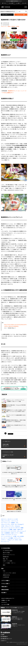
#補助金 (9, 26)
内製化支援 (3, 586)
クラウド (14, 531)
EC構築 (11, 538)
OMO (3, 534)
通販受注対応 (6, 575)
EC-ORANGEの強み (5, 548)
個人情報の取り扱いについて (6, 638)
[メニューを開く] (25, 7)
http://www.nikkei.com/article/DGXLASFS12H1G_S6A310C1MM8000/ (15, 325)
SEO (21, 540)
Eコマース (11, 519)
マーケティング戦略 (7, 529)
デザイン (4, 540)
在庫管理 (7, 533)
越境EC (13, 522)
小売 (16, 519)
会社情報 (2, 634)
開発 (21, 533)
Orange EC (21, 524)
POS (17, 540)
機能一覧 (5, 559)
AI (16, 524)
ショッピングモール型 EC (9, 573)
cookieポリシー (4, 640)
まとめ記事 (21, 536)
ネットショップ (22, 531)
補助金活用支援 (4, 589)
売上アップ (11, 540)
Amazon (18, 526)
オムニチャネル (6, 524)
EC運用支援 (6, 577)
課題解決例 (6, 557)
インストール (5, 541)
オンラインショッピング (8, 528)
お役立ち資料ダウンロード (7, 14)
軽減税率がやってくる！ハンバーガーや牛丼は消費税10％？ (13, 91)
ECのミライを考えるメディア (7, 598)
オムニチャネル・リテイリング (10, 521)
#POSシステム (4, 26)
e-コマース (5, 538)
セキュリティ (18, 538)
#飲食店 (17, 26)
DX (2, 533)
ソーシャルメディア (7, 536)
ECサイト (4, 519)
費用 (4, 565)
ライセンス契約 (4, 583)
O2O (13, 524)
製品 (2, 568)
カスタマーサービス (11, 534)
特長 (4, 571)
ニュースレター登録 (21, 14)
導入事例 (3, 592)
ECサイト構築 (19, 528)
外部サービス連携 (7, 561)
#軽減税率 (13, 26)
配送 (15, 529)
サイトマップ (4, 602)
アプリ (17, 533)
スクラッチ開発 (4, 580)
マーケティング (6, 522)
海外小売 (20, 529)
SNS (3, 526)
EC (17, 522)
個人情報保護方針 (4, 636)
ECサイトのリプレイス (9, 554)
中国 (15, 536)
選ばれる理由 (6, 552)
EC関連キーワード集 (5, 600)
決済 (12, 533)
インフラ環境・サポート (9, 563)
